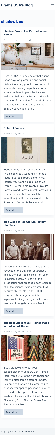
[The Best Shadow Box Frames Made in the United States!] (27, 348)
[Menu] (52, 5)
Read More (14, 117)
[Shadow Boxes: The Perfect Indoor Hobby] (27, 56)
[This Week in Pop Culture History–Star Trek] (27, 247)
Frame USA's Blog (17, 5)
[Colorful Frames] (27, 150)
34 (31, 331)
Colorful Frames (14, 128)
